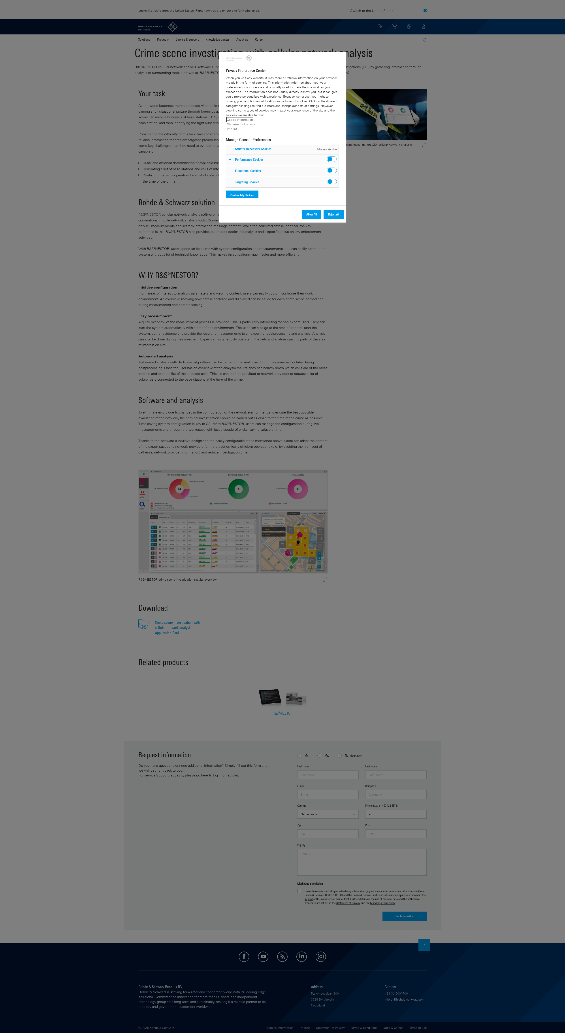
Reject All (333, 214)
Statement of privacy (241, 124)
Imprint (232, 129)
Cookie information (240, 119)
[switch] (332, 159)
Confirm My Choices (242, 195)
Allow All (311, 214)
